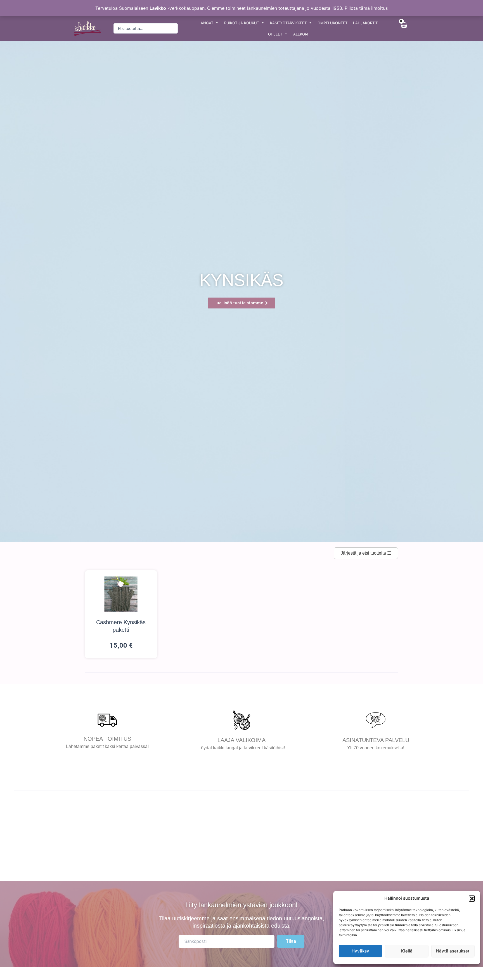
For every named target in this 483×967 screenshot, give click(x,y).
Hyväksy (360, 951)
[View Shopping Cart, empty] (403, 28)
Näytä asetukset (453, 951)
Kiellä (407, 951)
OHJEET (275, 34)
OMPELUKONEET (332, 23)
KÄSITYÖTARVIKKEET (288, 23)
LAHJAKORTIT (365, 23)
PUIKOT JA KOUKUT (241, 23)
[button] (472, 898)
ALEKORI (300, 34)
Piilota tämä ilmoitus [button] (366, 8)
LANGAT (205, 23)
